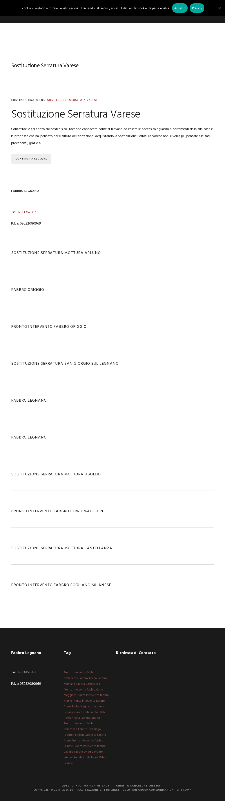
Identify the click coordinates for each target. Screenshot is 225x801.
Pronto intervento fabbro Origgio (49, 327)
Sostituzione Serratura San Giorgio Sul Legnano (64, 364)
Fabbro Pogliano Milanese (80, 735)
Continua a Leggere (31, 159)
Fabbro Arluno (88, 678)
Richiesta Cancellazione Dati (138, 786)
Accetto (179, 8)
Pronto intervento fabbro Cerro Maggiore (57, 511)
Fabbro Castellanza (88, 684)
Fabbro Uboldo (90, 718)
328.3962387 (26, 212)
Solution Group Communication (148, 790)
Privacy (197, 8)
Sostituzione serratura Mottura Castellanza (61, 548)
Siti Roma (184, 790)
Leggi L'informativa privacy (85, 786)
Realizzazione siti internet (98, 790)
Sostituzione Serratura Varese (72, 100)
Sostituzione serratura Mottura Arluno (56, 253)
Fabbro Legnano (29, 400)
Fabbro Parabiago (89, 729)
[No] (219, 8)
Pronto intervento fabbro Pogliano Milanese (61, 585)
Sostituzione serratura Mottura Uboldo (56, 474)
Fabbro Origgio (27, 290)
